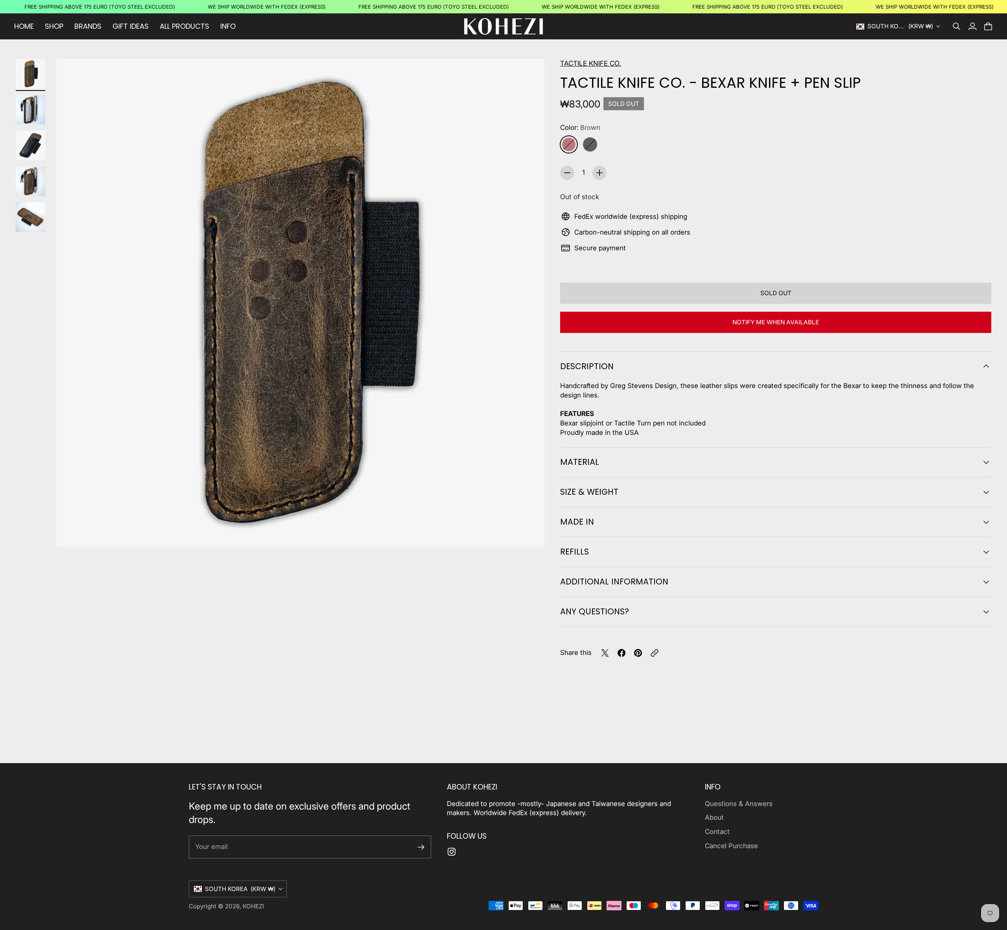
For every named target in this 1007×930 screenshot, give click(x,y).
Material (579, 462)
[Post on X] (605, 653)
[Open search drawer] (957, 26)
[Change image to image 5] (30, 217)
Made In (577, 521)
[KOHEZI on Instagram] (451, 851)
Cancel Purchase (731, 846)
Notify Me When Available (775, 322)
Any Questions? (594, 611)
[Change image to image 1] (30, 74)
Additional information (614, 581)
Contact (717, 832)
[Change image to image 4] (30, 181)
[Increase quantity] (599, 173)
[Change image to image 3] (30, 145)
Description (587, 366)
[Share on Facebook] (621, 653)
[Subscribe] (421, 847)
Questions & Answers (739, 804)
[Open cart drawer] (988, 26)
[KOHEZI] (503, 26)
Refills (574, 551)
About (714, 817)
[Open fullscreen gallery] (529, 532)
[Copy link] (654, 653)
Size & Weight (589, 491)
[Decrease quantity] (567, 173)
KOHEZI (253, 906)
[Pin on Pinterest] (638, 653)
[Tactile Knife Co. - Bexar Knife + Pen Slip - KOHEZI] (300, 303)
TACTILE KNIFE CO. (590, 63)
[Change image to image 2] (30, 109)
